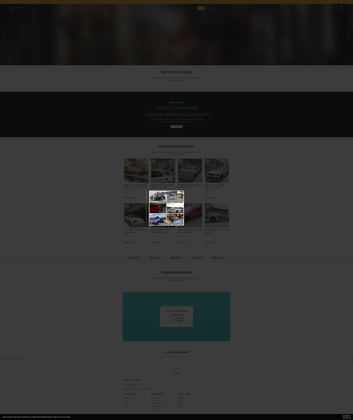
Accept (346, 417)
